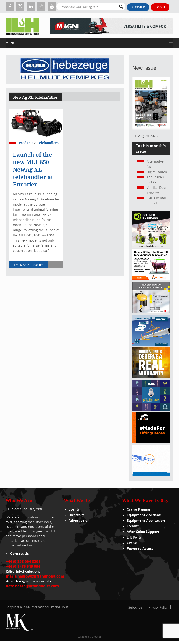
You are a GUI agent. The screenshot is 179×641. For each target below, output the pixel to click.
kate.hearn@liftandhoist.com (32, 585)
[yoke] (151, 409)
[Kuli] (64, 69)
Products (26, 142)
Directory (76, 514)
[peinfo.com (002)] (151, 474)
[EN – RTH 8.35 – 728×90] (111, 26)
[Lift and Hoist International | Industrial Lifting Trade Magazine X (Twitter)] (20, 6)
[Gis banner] (151, 312)
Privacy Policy (158, 607)
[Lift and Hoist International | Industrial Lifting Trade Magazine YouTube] (52, 6)
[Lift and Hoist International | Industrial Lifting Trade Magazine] (22, 26)
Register (138, 7)
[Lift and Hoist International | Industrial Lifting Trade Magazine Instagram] (41, 6)
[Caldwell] (151, 279)
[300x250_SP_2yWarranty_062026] (151, 377)
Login (160, 7)
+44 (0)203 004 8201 (23, 561)
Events (74, 509)
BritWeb (96, 636)
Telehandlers (48, 142)
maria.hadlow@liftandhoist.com (35, 576)
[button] (86, 43)
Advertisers (78, 520)
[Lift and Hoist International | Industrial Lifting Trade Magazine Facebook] (10, 6)
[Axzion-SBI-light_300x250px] (151, 344)
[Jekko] (151, 442)
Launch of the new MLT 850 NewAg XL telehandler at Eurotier (33, 169)
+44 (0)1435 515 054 (23, 566)
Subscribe (135, 607)
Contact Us (19, 553)
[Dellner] (151, 247)
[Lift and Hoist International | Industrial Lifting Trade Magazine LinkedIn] (31, 6)
